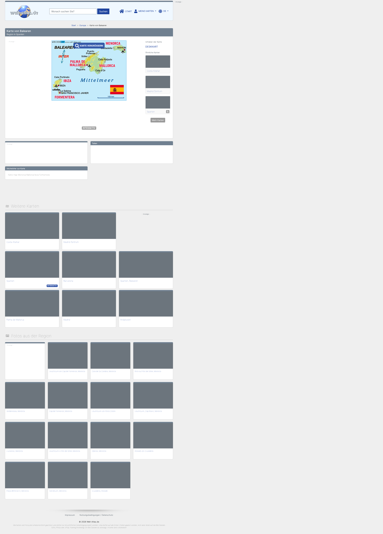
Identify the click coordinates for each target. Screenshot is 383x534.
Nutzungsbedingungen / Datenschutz (96, 515)
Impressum (70, 515)
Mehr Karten (158, 120)
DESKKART (151, 46)
